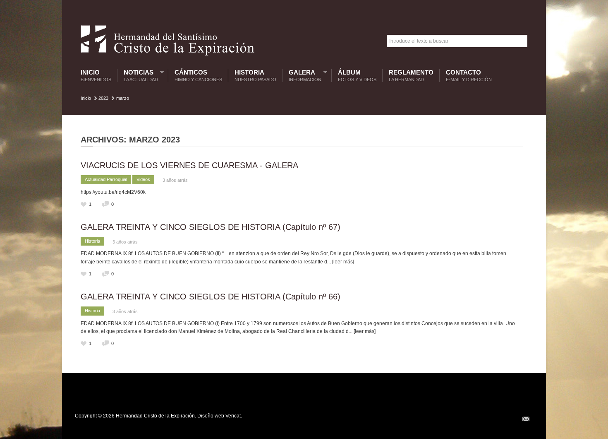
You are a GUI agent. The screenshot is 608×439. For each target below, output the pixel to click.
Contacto (469, 75)
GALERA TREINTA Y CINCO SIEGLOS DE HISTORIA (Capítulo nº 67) (210, 227)
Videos (143, 179)
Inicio (96, 75)
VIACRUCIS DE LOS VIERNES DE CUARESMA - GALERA (189, 165)
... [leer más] (340, 262)
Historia (255, 75)
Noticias (139, 75)
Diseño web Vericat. (219, 416)
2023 (103, 98)
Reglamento (411, 75)
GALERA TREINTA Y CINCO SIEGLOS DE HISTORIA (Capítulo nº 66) (210, 296)
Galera (303, 75)
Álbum (357, 75)
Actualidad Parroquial (106, 179)
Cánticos (198, 75)
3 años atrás (175, 180)
